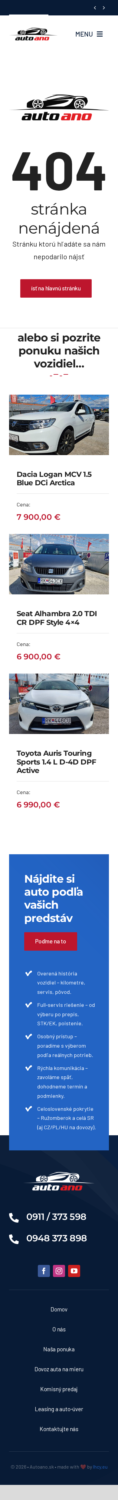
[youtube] (74, 1271)
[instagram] (59, 1271)
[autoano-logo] (33, 21)
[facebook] (44, 1271)
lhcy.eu (100, 1466)
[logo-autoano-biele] (59, 1168)
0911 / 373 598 (56, 1216)
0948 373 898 (56, 1238)
